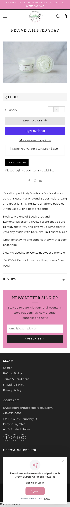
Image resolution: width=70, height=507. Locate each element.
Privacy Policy (12, 390)
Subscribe (33, 338)
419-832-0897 (12, 413)
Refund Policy (12, 373)
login (18, 170)
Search (7, 367)
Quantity (11, 110)
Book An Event (10, 504)
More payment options (35, 140)
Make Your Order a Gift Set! (35, 148)
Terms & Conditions (16, 379)
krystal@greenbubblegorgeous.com (28, 407)
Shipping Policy (13, 384)
